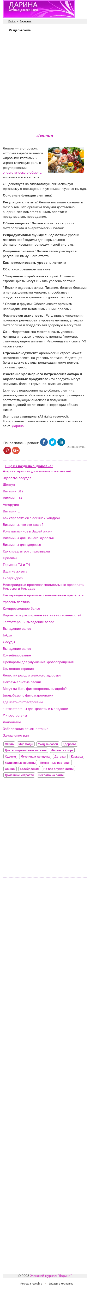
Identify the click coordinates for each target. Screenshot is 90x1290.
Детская (60, 756)
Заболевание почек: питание (25, 729)
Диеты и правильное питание (26, 750)
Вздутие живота (15, 571)
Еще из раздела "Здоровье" (29, 466)
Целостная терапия (18, 669)
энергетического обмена (22, 172)
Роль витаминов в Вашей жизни (28, 531)
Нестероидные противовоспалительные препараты (43, 595)
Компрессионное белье (21, 608)
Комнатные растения (55, 762)
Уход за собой (48, 744)
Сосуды (9, 642)
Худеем (10, 756)
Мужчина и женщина (35, 756)
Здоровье (70, 744)
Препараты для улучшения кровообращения (38, 662)
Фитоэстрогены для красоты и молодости (35, 709)
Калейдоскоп (29, 769)
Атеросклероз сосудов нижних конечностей (37, 471)
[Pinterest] (7, 453)
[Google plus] (16, 453)
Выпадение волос (17, 628)
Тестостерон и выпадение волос (28, 622)
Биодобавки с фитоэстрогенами (28, 695)
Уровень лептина (16, 602)
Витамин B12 (13, 491)
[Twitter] (52, 445)
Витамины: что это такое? (23, 524)
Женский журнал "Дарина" (51, 1276)
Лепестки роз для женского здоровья (32, 675)
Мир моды (25, 744)
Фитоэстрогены (15, 715)
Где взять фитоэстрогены (23, 702)
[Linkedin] (61, 445)
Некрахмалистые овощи (22, 682)
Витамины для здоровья (22, 545)
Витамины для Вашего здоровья (28, 538)
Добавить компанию (61, 1283)
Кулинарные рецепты (20, 762)
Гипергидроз (13, 578)
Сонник (10, 769)
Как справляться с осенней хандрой (31, 518)
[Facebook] (44, 445)
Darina (12, 21)
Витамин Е (11, 511)
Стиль (9, 744)
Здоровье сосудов (17, 478)
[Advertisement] (45, 81)
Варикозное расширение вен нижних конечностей (42, 615)
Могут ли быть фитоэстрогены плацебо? (35, 689)
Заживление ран (16, 735)
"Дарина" (18, 426)
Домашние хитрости (19, 775)
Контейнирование (17, 655)
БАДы (7, 635)
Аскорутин (11, 504)
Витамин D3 (12, 498)
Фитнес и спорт (62, 750)
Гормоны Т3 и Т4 (16, 565)
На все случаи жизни (58, 769)
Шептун (9, 484)
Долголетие (12, 722)
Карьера (77, 756)
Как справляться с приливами (26, 551)
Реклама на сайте (51, 775)
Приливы (10, 558)
